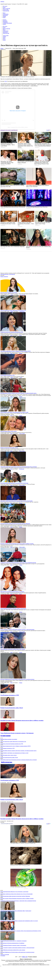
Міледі (4, 24)
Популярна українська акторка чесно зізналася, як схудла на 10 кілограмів (16, 500)
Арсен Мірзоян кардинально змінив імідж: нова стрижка (13, 649)
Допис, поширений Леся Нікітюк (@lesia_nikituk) (18, 127)
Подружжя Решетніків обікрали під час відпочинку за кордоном (14, 483)
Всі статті (5, 6)
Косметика (5, 15)
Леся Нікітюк (12, 274)
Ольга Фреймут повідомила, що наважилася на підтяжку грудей (14, 412)
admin (11, 294)
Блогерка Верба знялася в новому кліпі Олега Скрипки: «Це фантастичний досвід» (19, 393)
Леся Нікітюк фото (5, 274)
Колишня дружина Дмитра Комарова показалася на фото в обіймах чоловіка (17, 543)
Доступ (4, 19)
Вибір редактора (6, 762)
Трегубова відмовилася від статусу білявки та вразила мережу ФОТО (16, 351)
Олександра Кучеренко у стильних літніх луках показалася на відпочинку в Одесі (21, 930)
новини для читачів (5, 954)
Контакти (5, 20)
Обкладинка (5, 14)
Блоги (4, 40)
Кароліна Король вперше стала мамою (9, 292)
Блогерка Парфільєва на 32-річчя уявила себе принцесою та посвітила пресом (17, 679)
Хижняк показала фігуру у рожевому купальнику (14, 940)
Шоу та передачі (6, 8)
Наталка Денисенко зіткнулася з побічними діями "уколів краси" (16, 910)
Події (4, 7)
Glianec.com (24, 956)
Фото (4, 37)
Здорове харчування (7, 23)
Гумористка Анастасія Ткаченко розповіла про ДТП (12, 332)
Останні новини (6, 736)
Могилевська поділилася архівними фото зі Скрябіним (12, 591)
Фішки (4, 16)
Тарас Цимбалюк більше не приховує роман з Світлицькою (13, 608)
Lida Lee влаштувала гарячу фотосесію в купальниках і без (13, 310)
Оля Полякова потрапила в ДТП (8, 375)
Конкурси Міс (6, 10)
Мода (4, 12)
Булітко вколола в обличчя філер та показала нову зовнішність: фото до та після (19, 920)
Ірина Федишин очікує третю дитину (9, 431)
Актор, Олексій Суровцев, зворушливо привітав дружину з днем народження (17, 629)
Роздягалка (22, 311)
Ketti (11, 335)
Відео (4, 17)
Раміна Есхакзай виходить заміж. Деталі (9, 447)
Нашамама (5, 21)
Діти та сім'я (5, 9)
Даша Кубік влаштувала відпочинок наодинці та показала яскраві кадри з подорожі (19, 466)
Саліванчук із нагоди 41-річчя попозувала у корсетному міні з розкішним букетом (18, 562)
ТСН (6, 81)
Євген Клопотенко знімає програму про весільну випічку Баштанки (15, 523)
